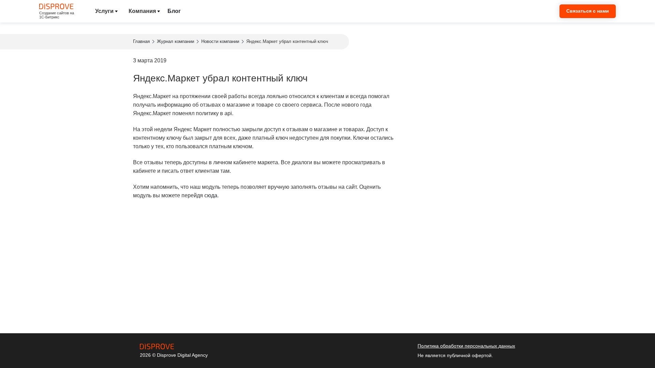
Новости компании (220, 41)
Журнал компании (175, 41)
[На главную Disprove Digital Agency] (56, 6)
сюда (210, 195)
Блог (174, 11)
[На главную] (160, 346)
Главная (141, 41)
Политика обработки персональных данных (466, 346)
